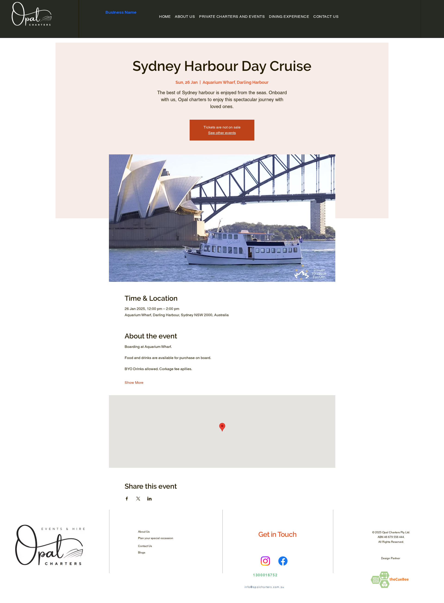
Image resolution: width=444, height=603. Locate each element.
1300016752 (265, 575)
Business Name (120, 12)
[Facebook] (283, 561)
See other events (222, 133)
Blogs (141, 552)
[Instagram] (265, 561)
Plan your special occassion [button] (155, 538)
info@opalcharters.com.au (264, 587)
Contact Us (145, 546)
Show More (134, 382)
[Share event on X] (138, 498)
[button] (232, 16)
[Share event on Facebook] (127, 498)
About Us (144, 531)
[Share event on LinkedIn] (149, 498)
